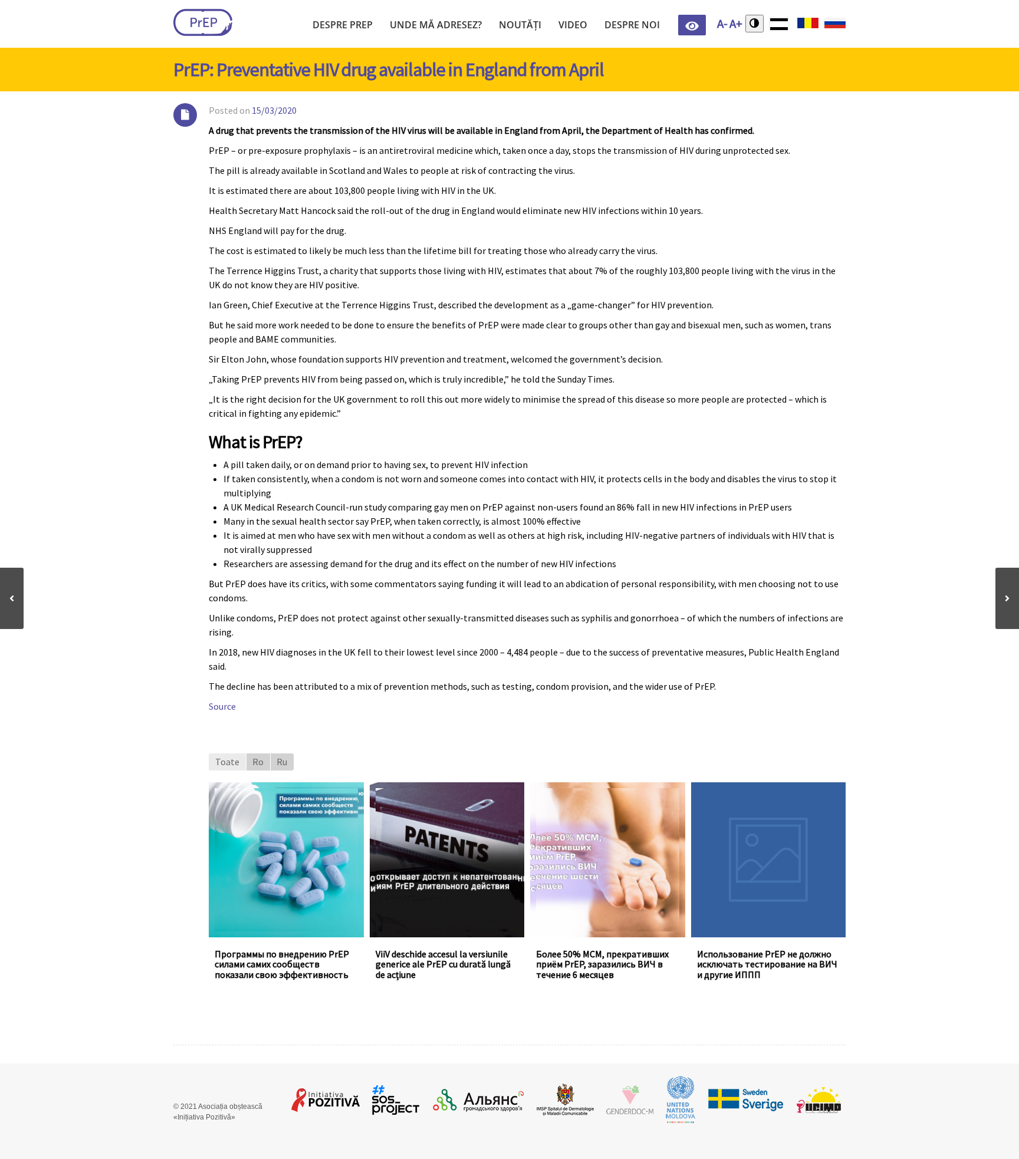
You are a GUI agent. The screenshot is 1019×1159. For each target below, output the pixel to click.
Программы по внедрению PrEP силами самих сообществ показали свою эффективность (282, 964)
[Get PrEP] (202, 22)
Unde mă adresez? (436, 24)
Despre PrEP (343, 24)
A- (722, 23)
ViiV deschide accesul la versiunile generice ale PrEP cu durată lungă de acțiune (443, 964)
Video (572, 24)
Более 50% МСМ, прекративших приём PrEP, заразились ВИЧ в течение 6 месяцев (602, 964)
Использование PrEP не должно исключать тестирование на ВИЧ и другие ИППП (767, 964)
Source (222, 706)
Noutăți (520, 24)
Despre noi (632, 24)
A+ (735, 23)
